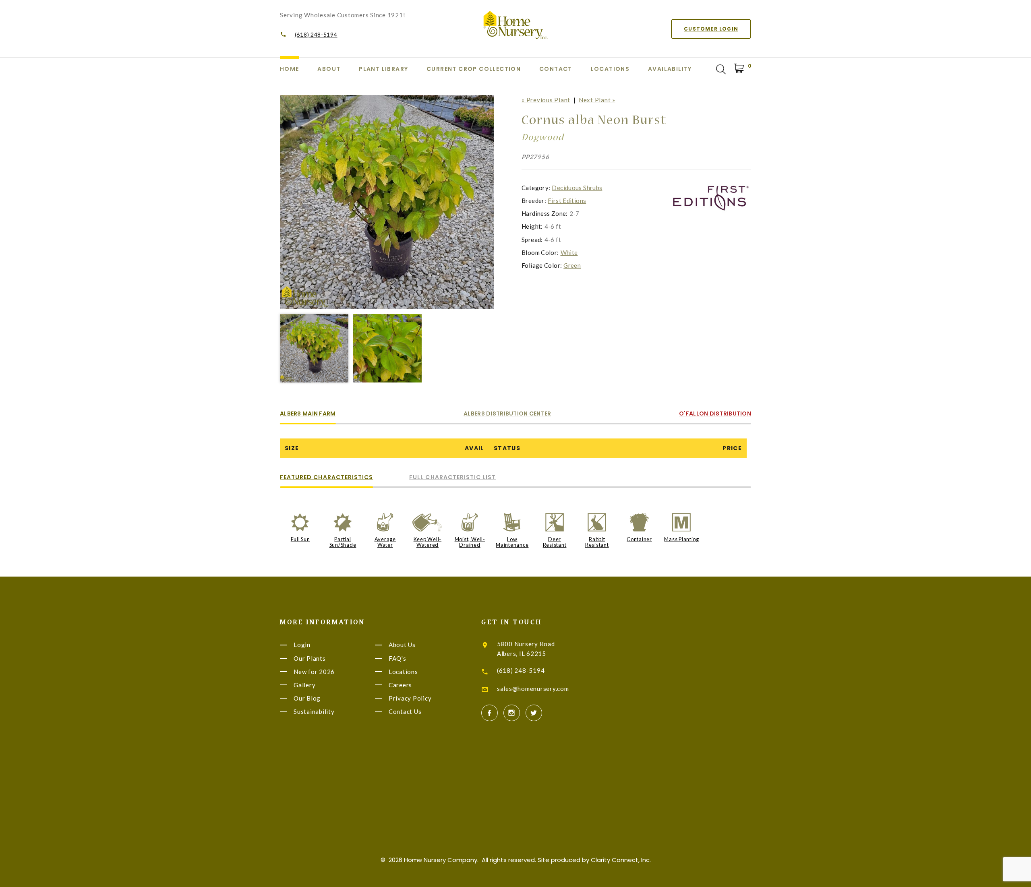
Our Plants (310, 658)
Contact (555, 69)
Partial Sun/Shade (342, 542)
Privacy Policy (410, 698)
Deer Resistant (555, 542)
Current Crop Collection (473, 69)
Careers (400, 685)
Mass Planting (681, 539)
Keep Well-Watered (428, 542)
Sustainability (314, 711)
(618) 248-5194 (316, 34)
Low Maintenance (512, 542)
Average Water (385, 542)
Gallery (304, 685)
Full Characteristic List (452, 477)
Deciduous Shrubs (577, 187)
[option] (387, 202)
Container (639, 539)
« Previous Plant (546, 99)
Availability (670, 69)
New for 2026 (314, 671)
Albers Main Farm (307, 414)
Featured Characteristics (326, 477)
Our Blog (307, 698)
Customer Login (711, 28)
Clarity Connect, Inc (620, 860)
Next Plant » (597, 99)
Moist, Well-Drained (470, 542)
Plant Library (383, 69)
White (569, 252)
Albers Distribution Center (507, 414)
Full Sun (300, 539)
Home (289, 69)
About (328, 69)
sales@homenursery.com (533, 688)
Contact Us (405, 711)
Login (302, 645)
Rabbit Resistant (597, 542)
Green (572, 265)
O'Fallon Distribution (715, 414)
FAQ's (397, 658)
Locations (610, 69)
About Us (402, 645)
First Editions (567, 200)
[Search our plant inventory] (721, 69)
